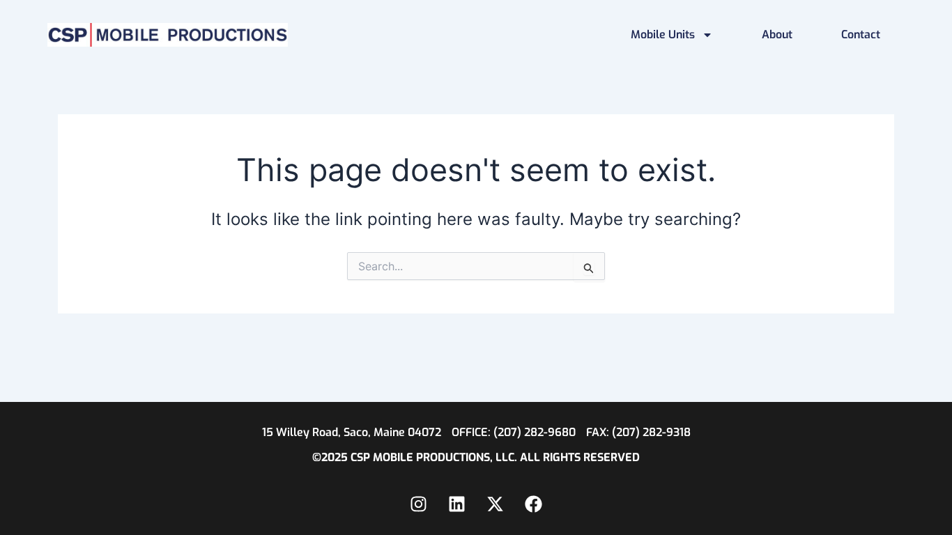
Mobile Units (663, 34)
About (777, 34)
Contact (860, 34)
